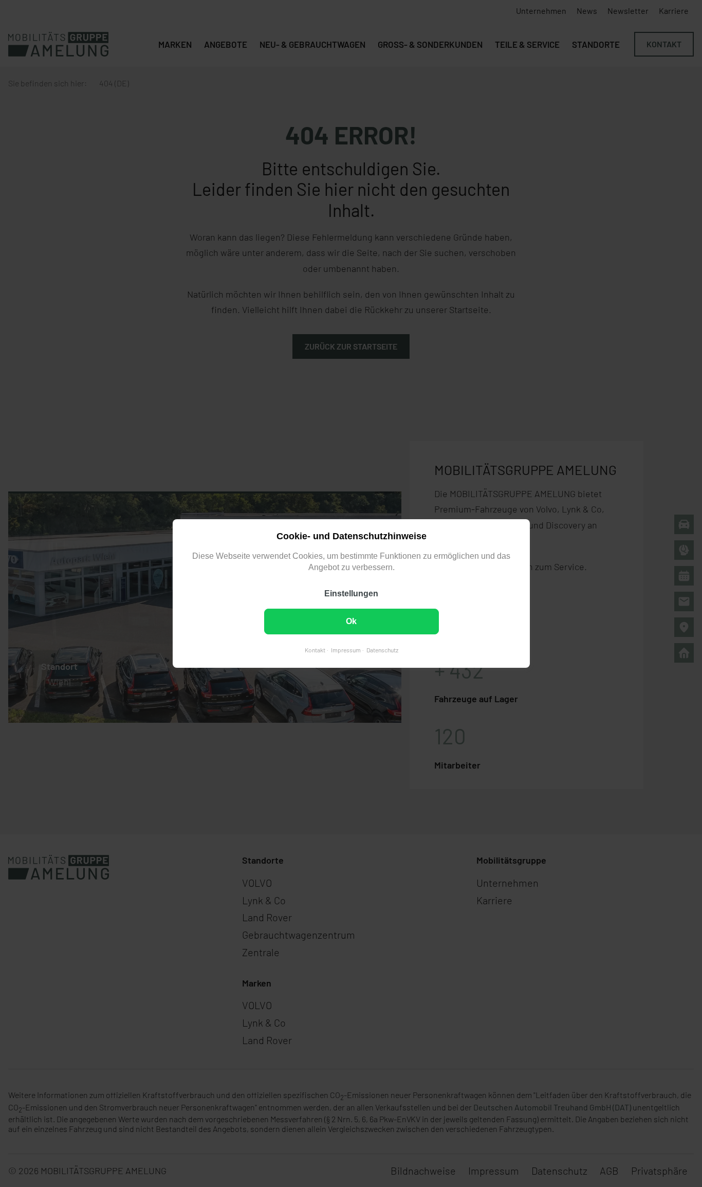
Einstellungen (351, 593)
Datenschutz (382, 649)
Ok (351, 621)
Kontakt (314, 649)
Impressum (345, 649)
